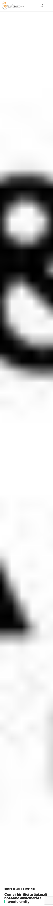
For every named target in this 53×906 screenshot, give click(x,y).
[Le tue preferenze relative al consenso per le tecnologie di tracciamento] (4, 901)
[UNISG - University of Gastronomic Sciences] (13, 5)
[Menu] (49, 5)
